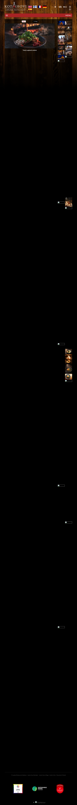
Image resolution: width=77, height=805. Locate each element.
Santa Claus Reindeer (33, 775)
